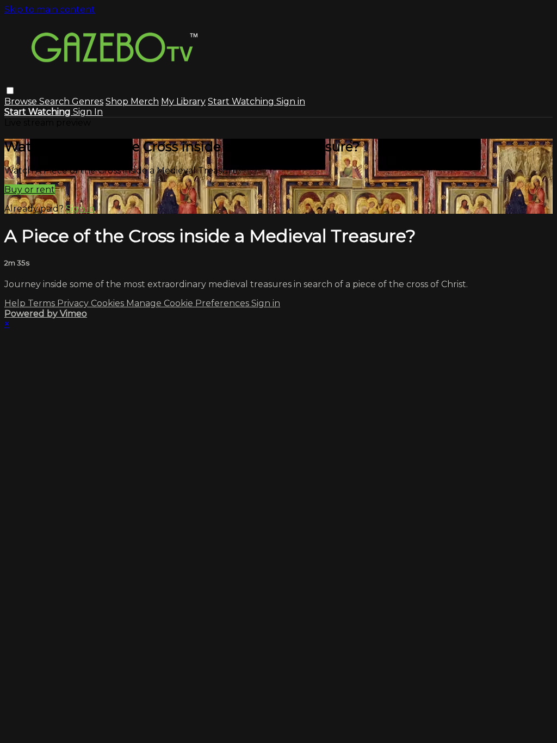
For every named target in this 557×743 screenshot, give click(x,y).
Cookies (108, 303)
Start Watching (242, 101)
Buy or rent (29, 189)
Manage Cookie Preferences (188, 303)
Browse (21, 101)
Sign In (88, 112)
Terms (42, 303)
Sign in (290, 101)
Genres (87, 101)
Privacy (74, 303)
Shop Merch (132, 101)
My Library (183, 101)
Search (55, 101)
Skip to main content (49, 9)
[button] (10, 90)
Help (16, 303)
